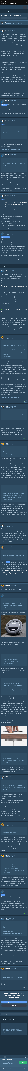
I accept (24, 1062)
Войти (14, 1005)
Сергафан (7, 337)
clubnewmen (8, 233)
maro (6, 270)
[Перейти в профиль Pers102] (2, 525)
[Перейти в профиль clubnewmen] (2, 233)
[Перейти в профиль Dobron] (2, 23)
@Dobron (4, 104)
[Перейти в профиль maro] (2, 271)
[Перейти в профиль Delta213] (2, 407)
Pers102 (7, 525)
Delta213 (7, 406)
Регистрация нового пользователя (14, 1002)
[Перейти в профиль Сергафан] (2, 337)
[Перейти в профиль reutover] (2, 101)
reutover (7, 100)
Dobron (7, 22)
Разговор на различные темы (14, 23)
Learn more (3, 2)
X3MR (3, 895)
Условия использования (7, 1065)
